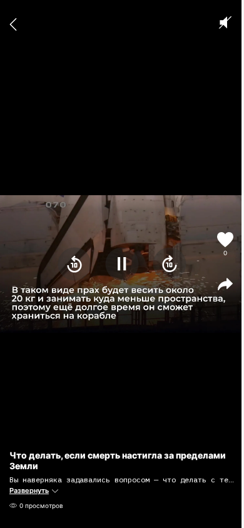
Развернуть (29, 490)
